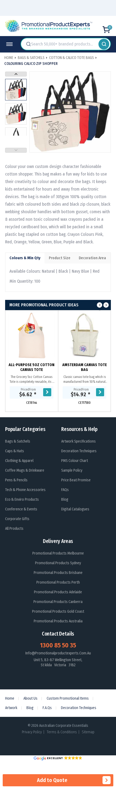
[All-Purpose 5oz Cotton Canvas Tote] (31, 335)
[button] (58, 758)
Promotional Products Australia (58, 621)
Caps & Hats (14, 451)
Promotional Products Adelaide (58, 592)
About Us (30, 698)
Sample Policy (71, 470)
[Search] (103, 44)
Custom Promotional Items (68, 698)
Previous (16, 150)
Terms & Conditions (62, 732)
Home (9, 698)
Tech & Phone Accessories (25, 490)
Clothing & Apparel (19, 460)
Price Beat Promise (76, 480)
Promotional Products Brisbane (58, 572)
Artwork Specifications (78, 441)
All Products (14, 528)
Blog (64, 499)
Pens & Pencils (16, 480)
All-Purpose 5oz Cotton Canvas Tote (31, 367)
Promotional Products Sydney (58, 563)
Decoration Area (92, 258)
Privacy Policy (32, 732)
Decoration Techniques (79, 451)
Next (16, 74)
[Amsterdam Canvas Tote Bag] (84, 335)
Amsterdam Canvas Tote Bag (84, 367)
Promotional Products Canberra (58, 601)
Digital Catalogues (75, 509)
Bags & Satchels (17, 441)
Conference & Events (21, 509)
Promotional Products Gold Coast (58, 611)
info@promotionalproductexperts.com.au (58, 653)
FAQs (65, 490)
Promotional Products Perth (58, 582)
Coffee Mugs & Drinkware (24, 470)
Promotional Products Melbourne (58, 553)
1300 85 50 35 (58, 645)
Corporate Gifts (17, 519)
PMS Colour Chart (74, 460)
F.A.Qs (47, 708)
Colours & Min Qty (24, 258)
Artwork (11, 708)
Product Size (59, 258)
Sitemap (88, 732)
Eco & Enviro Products (22, 499)
